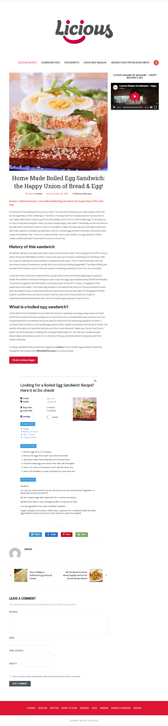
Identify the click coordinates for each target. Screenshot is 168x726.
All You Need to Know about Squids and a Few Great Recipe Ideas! (75, 575)
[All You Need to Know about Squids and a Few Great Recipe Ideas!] (96, 575)
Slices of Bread (31, 431)
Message (13, 612)
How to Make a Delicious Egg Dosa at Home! (41, 575)
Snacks (137, 708)
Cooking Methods (50, 62)
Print (83, 535)
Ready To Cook (69, 708)
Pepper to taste (30, 437)
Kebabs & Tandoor (120, 708)
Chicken (31, 708)
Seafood (42, 708)
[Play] (114, 107)
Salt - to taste (29, 434)
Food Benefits (71, 62)
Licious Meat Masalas (95, 62)
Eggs (27, 428)
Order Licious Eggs (23, 360)
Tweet (37, 535)
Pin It (68, 535)
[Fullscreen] (155, 107)
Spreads (84, 708)
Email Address (16, 650)
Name (11, 638)
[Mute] (151, 107)
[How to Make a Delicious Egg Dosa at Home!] (20, 575)
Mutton (54, 708)
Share (53, 535)
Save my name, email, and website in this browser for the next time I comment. (46, 676)
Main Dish (51, 398)
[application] (135, 96)
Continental (51, 402)
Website (13, 663)
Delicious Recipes (27, 62)
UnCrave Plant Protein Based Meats (130, 62)
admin (39, 193)
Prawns (104, 708)
